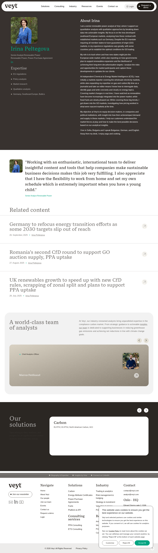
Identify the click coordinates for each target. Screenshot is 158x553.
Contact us (113, 6)
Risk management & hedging (105, 496)
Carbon (71, 491)
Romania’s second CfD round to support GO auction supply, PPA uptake (60, 254)
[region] (126, 527)
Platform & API (74, 510)
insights (143, 324)
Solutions (45, 6)
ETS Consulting (75, 529)
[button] (139, 340)
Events (100, 6)
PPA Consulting (75, 525)
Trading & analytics (104, 491)
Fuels (70, 506)
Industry (73, 6)
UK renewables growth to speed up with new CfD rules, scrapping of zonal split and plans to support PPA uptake (67, 284)
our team (83, 327)
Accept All (142, 543)
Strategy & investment (105, 502)
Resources (87, 6)
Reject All (126, 543)
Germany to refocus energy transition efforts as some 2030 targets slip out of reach (63, 226)
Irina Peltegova (38, 234)
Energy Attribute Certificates (80, 495)
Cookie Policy (114, 531)
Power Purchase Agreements (75, 500)
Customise (110, 543)
